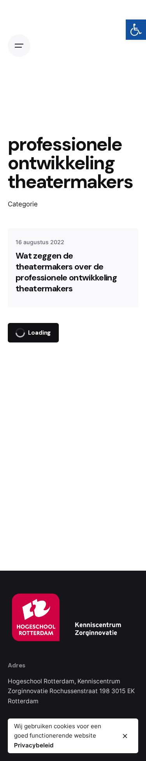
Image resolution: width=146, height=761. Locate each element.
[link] (136, 30)
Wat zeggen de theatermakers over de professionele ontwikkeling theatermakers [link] (66, 272)
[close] (125, 736)
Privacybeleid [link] (34, 745)
